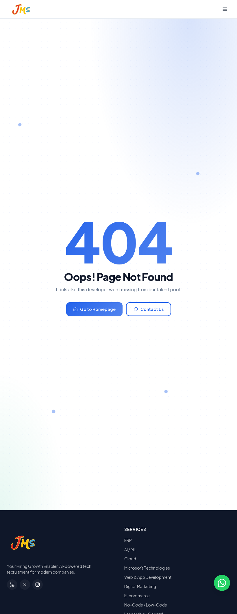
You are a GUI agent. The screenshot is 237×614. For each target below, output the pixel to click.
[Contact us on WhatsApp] (222, 583)
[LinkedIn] (12, 584)
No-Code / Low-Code (145, 604)
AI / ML (130, 549)
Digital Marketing (140, 586)
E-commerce (137, 595)
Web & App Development (148, 577)
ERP (128, 540)
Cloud (130, 558)
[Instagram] (37, 584)
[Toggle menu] (225, 9)
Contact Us (152, 309)
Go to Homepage (98, 309)
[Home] (17, 9)
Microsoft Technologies (147, 567)
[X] (25, 584)
